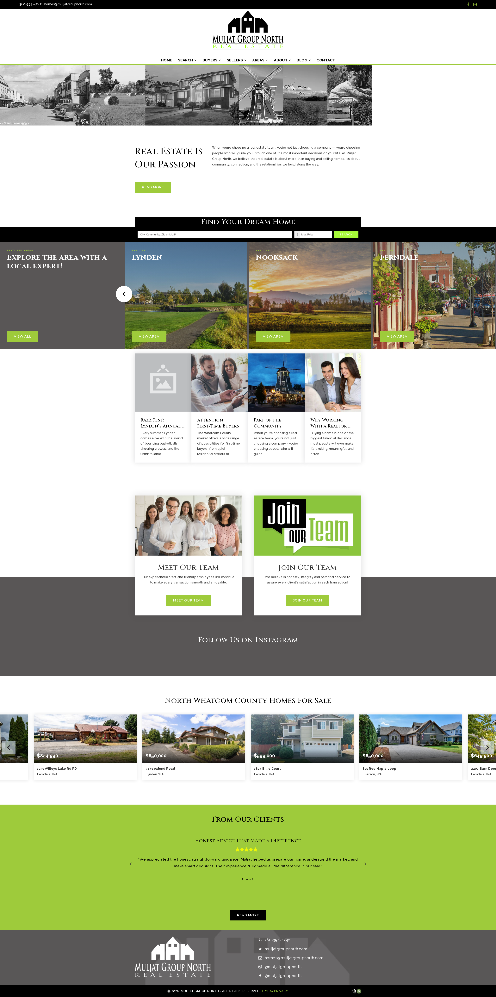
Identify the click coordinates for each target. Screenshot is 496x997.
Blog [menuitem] (302, 60)
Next (487, 747)
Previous (9, 747)
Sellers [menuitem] (235, 60)
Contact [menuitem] (326, 60)
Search (346, 234)
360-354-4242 (30, 4)
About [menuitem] (281, 60)
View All (22, 336)
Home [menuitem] (166, 60)
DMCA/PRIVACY (274, 991)
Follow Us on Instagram (248, 640)
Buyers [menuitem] (210, 60)
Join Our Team (307, 600)
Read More (153, 187)
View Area (149, 336)
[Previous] (123, 294)
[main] (248, 497)
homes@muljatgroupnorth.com (68, 4)
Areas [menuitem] (259, 60)
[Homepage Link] (248, 30)
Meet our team (188, 600)
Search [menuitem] (186, 60)
